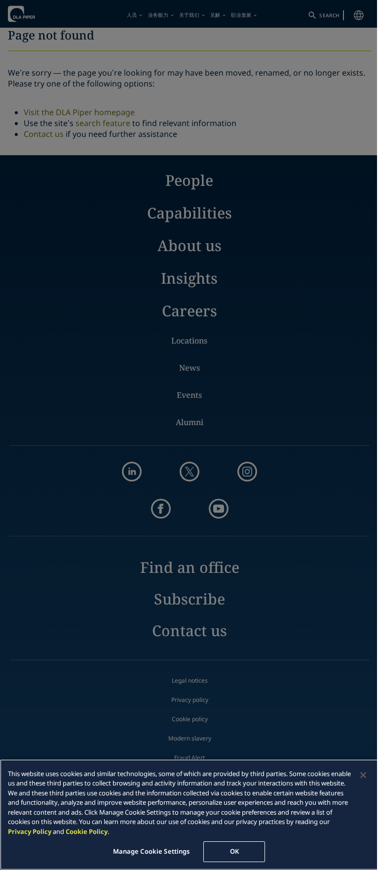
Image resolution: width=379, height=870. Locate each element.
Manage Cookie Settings (151, 851)
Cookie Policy (87, 831)
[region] (189, 814)
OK (234, 851)
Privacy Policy (29, 831)
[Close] (363, 775)
